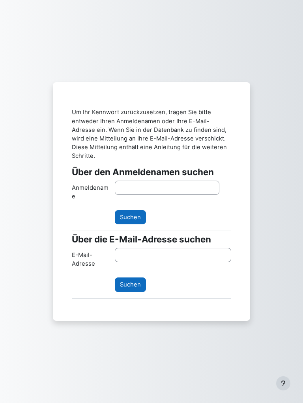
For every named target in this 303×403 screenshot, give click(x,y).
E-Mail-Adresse (83, 259)
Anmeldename (90, 192)
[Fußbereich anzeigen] (283, 383)
